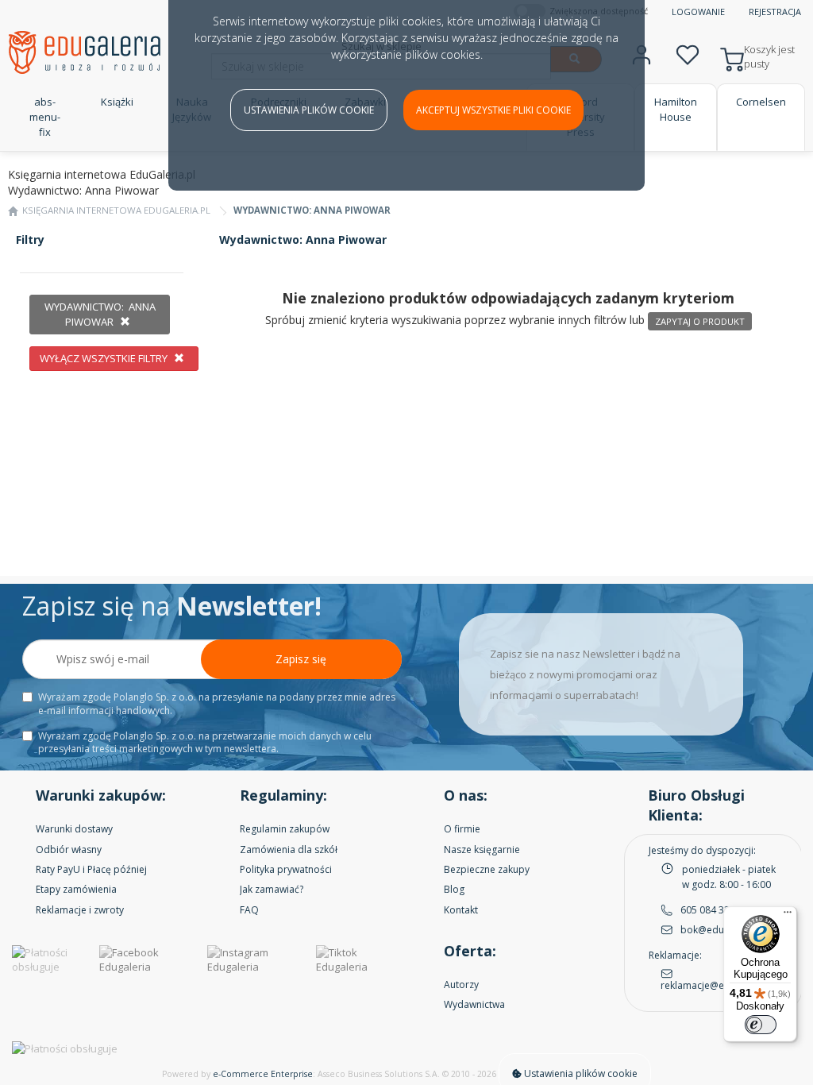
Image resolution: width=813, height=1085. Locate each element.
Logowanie (698, 11)
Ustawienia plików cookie (309, 110)
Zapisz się (300, 658)
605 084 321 (707, 910)
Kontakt (461, 910)
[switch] (760, 1024)
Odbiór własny (69, 849)
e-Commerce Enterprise (263, 1073)
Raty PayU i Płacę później (91, 869)
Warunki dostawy (74, 829)
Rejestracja (775, 11)
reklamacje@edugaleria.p (718, 985)
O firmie (462, 829)
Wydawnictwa (474, 1004)
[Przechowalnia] (687, 52)
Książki (117, 102)
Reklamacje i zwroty (80, 910)
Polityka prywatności (286, 869)
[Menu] (787, 915)
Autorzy (461, 984)
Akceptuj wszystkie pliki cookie (493, 110)
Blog (454, 889)
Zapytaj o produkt (700, 321)
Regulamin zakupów (284, 829)
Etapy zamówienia (76, 889)
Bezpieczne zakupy (487, 869)
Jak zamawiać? (271, 889)
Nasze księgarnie (482, 849)
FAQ (249, 910)
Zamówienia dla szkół (288, 849)
